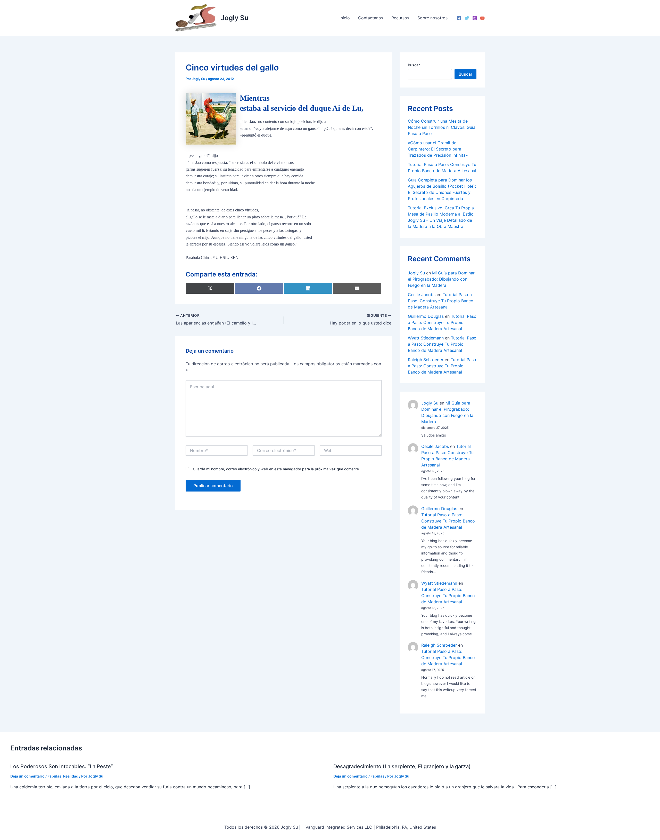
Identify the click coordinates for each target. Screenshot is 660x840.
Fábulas (54, 776)
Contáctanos (370, 17)
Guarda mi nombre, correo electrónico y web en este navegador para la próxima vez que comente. (276, 469)
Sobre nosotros (432, 17)
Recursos (400, 17)
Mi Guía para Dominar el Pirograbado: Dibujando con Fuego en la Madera (441, 279)
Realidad (70, 776)
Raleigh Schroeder (425, 359)
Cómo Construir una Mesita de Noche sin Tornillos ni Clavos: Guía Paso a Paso (441, 127)
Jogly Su (235, 18)
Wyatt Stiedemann (426, 337)
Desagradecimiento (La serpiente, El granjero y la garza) (402, 766)
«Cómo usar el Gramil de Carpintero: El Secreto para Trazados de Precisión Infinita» (438, 149)
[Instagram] (474, 18)
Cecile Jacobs (421, 294)
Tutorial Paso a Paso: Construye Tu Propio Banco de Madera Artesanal (440, 301)
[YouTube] (482, 18)
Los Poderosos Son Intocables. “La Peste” (61, 766)
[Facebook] (459, 18)
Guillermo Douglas (426, 316)
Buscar (414, 65)
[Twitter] (467, 18)
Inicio (345, 17)
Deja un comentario (27, 776)
